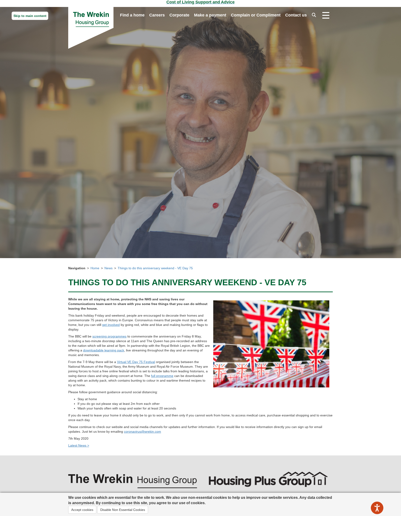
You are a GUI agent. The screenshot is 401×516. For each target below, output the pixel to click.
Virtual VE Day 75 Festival (136, 362)
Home (95, 268)
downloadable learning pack (103, 350)
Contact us (296, 15)
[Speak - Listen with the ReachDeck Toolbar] (377, 508)
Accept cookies (82, 510)
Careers (157, 15)
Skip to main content (29, 16)
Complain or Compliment (256, 15)
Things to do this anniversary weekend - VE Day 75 (155, 268)
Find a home (132, 15)
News (108, 268)
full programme (162, 376)
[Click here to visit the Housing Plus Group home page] (268, 479)
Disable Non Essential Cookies (122, 510)
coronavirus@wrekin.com (142, 431)
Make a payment (210, 15)
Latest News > (78, 445)
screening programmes (109, 336)
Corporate (179, 15)
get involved (111, 325)
